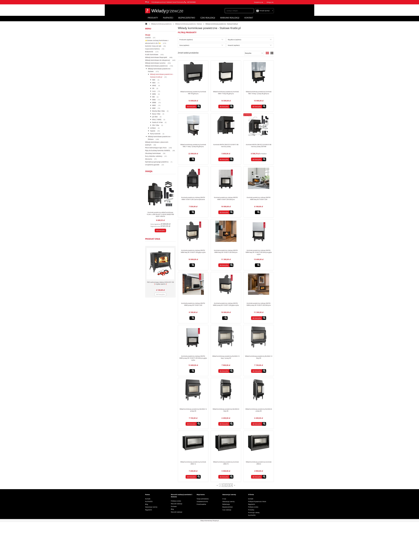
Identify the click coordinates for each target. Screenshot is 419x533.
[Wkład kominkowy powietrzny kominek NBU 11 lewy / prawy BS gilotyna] (193, 128)
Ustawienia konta (202, 501)
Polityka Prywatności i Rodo (257, 501)
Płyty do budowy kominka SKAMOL (157, 150)
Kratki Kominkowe (151, 54)
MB (153, 97)
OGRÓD (148, 38)
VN (153, 88)
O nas (224, 499)
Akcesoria (148, 159)
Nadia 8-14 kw (157, 122)
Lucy (153, 91)
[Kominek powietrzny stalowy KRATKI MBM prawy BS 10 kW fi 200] (193, 287)
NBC (153, 80)
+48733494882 (191, 2)
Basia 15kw (156, 114)
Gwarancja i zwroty (151, 507)
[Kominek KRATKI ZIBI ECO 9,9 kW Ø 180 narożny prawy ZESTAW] (258, 128)
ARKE (154, 85)
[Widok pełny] (271, 53)
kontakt (250, 499)
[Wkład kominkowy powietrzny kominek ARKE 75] (226, 445)
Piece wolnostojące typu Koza (156, 148)
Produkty (251, 510)
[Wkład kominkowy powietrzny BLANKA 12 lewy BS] (258, 340)
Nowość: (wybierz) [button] (234, 45)
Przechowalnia (201, 504)
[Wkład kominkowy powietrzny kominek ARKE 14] (193, 445)
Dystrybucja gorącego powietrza (156, 162)
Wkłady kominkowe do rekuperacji (157, 60)
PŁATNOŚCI (149, 501)
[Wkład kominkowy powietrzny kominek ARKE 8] (258, 445)
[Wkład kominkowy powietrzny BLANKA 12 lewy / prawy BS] (226, 340)
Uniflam (153, 128)
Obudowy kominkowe (153, 153)
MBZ (153, 108)
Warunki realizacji (176, 504)
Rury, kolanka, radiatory (153, 156)
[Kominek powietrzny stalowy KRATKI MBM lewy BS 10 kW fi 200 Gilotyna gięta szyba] (258, 234)
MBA (154, 100)
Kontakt (147, 499)
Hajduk (152, 131)
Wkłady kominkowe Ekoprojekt (156, 57)
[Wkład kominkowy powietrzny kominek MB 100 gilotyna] (193, 75)
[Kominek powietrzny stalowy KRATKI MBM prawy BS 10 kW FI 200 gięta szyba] (226, 287)
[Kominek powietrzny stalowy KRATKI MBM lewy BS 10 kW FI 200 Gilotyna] (226, 234)
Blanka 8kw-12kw (158, 111)
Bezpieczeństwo (227, 507)
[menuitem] (152, 18)
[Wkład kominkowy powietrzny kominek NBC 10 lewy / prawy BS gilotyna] (258, 75)
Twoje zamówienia (203, 499)
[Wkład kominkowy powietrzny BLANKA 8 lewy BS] (226, 393)
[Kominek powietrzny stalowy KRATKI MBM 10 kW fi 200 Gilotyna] (226, 181)
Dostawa (174, 506)
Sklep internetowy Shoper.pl (209, 521)
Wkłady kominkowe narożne (155, 63)
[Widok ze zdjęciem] (267, 53)
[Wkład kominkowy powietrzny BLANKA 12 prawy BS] (193, 393)
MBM (154, 102)
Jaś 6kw (155, 117)
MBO (154, 105)
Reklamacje (226, 504)
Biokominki (149, 52)
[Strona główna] (164, 10)
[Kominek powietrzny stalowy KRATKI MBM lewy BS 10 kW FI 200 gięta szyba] (193, 234)
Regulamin (148, 510)
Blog (146, 504)
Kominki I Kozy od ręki (153, 46)
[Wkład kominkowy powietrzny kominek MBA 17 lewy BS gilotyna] (226, 75)
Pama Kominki (155, 134)
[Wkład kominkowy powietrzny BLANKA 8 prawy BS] (258, 393)
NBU (153, 83)
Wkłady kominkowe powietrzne (156, 66)
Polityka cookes (176, 501)
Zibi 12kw (155, 125)
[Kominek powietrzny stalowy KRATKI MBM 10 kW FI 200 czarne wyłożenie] (193, 181)
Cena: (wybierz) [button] (184, 45)
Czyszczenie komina (152, 49)
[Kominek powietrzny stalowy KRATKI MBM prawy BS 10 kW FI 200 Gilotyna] (258, 287)
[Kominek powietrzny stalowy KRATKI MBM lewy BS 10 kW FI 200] (258, 181)
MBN (154, 94)
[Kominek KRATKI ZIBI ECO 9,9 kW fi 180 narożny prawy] (226, 128)
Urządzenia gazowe (152, 165)
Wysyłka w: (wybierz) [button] (234, 40)
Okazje (147, 35)
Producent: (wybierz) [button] (186, 40)
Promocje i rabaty (254, 512)
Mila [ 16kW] (156, 119)
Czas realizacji (226, 510)
